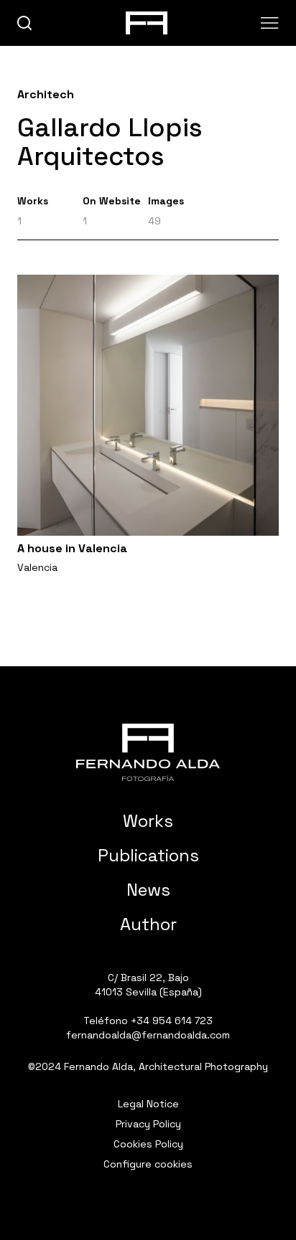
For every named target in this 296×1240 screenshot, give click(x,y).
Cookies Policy (148, 1143)
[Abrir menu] (270, 23)
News (148, 890)
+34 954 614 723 (172, 1020)
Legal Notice (148, 1103)
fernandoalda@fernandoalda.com (148, 1034)
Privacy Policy (148, 1123)
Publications (148, 855)
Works (148, 821)
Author (148, 924)
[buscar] (24, 23)
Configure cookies (148, 1164)
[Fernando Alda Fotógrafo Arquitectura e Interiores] (148, 752)
